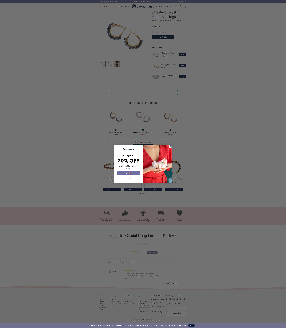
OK (191, 325)
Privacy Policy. (147, 325)
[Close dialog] (170, 146)
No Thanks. (128, 178)
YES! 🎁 (128, 173)
